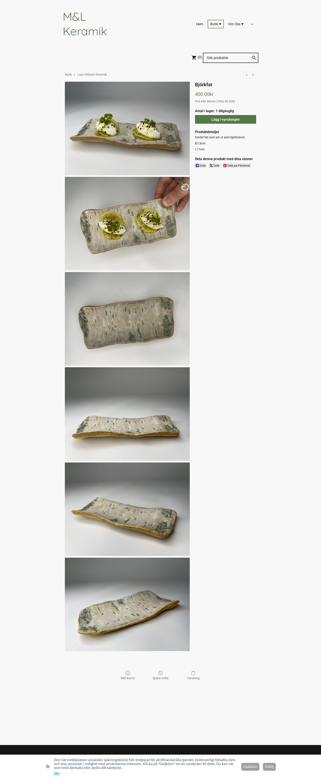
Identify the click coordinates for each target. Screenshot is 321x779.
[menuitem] (247, 75)
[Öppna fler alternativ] (252, 24)
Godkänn (250, 767)
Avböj (269, 767)
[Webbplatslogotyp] (93, 42)
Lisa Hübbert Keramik (92, 74)
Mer (57, 773)
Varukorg (193, 678)
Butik (68, 74)
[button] (254, 57)
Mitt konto (128, 678)
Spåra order (161, 678)
